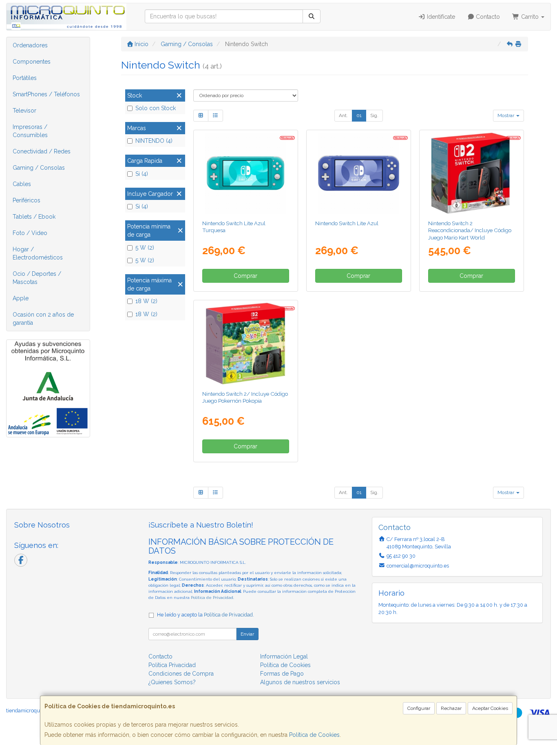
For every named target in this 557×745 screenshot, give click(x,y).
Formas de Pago (282, 673)
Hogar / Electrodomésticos (38, 253)
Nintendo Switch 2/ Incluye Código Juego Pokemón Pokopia (245, 397)
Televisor (24, 110)
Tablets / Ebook (34, 216)
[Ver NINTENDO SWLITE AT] (245, 173)
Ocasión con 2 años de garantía (43, 318)
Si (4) (141, 174)
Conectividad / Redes (42, 151)
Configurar (418, 708)
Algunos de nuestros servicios (300, 682)
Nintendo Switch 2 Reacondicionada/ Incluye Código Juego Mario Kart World (469, 230)
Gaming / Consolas (39, 167)
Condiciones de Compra (181, 673)
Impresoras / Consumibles (30, 131)
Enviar (247, 634)
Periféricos (26, 200)
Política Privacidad (172, 665)
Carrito (529, 16)
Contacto (487, 16)
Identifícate (440, 16)
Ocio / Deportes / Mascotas (37, 278)
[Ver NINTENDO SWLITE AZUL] (358, 173)
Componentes (32, 61)
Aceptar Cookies (490, 708)
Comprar (245, 276)
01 (359, 115)
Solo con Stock (155, 108)
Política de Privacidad (212, 597)
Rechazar (451, 708)
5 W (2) (144, 247)
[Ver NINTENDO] (471, 173)
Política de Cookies (314, 735)
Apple (21, 298)
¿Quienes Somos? (172, 682)
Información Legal (284, 656)
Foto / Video (30, 233)
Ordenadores (30, 45)
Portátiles (25, 78)
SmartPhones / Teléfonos (46, 94)
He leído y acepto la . (205, 615)
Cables (22, 184)
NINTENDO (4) (153, 140)
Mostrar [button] (506, 115)
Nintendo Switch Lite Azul (346, 223)
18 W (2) (146, 301)
